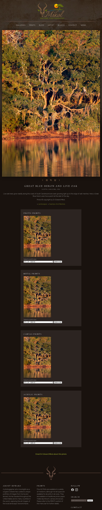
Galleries (20, 25)
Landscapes (42, 204)
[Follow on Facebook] (73, 490)
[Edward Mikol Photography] (51, 18)
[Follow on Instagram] (76, 490)
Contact (72, 25)
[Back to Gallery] (47, 181)
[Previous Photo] (43, 181)
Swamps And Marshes (57, 204)
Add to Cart (58, 261)
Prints (32, 25)
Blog (41, 25)
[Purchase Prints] (55, 181)
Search (61, 25)
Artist (51, 25)
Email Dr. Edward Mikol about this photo (51, 454)
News (83, 25)
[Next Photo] (59, 181)
